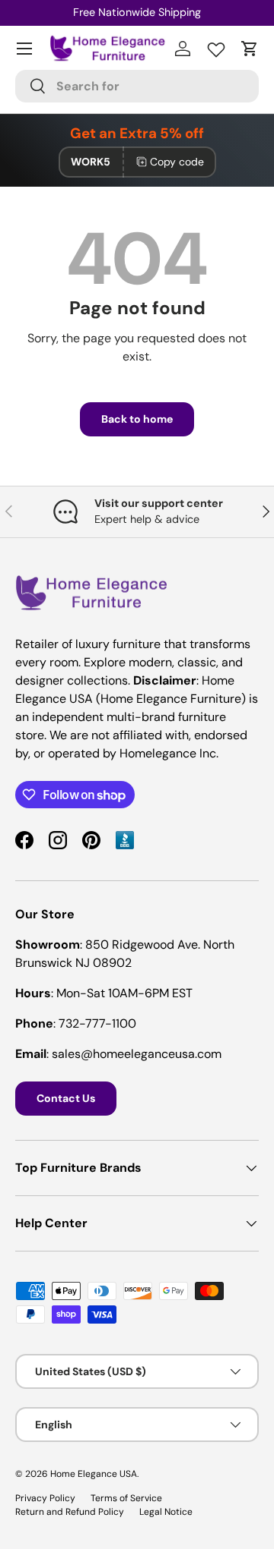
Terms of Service (126, 1498)
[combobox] (137, 86)
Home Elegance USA (93, 1474)
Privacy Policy (45, 1498)
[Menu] (24, 48)
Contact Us (66, 1098)
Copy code (177, 161)
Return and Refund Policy (69, 1512)
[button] (249, 48)
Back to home (137, 419)
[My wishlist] (216, 46)
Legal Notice (166, 1512)
